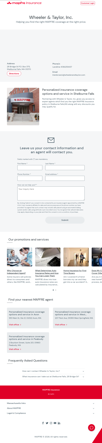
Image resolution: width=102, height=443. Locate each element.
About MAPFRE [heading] (14, 408)
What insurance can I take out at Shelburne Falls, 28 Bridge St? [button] (50, 376)
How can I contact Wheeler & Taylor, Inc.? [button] (41, 371)
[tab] (53, 290)
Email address (51, 174)
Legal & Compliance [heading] (16, 413)
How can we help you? (27, 185)
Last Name (50, 163)
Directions (14, 73)
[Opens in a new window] (19, 257)
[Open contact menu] (91, 427)
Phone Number (24, 174)
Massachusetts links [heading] (16, 403)
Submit (64, 220)
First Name (22, 163)
